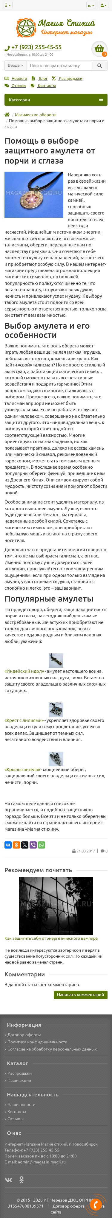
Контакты (46, 85)
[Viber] (33, 845)
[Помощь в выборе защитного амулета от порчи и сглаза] (33, 195)
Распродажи (70, 78)
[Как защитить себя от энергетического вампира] (56, 906)
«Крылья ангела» (22, 769)
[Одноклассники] (16, 845)
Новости (19, 78)
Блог (42, 78)
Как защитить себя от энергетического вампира (51, 938)
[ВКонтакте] (8, 845)
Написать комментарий (80, 994)
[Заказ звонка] (96, 1205)
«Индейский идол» (24, 671)
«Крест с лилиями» (24, 720)
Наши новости (21, 1104)
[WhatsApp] (41, 845)
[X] (24, 845)
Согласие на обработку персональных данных (52, 1049)
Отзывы (18, 85)
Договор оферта (69, 1206)
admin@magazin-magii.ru (42, 1162)
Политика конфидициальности (37, 1042)
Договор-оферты (24, 1034)
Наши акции (19, 1080)
